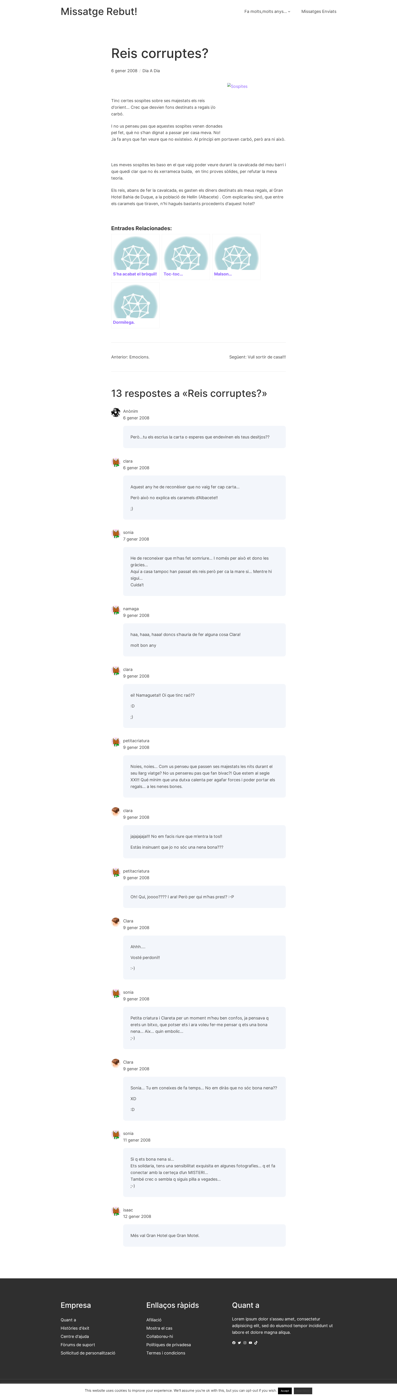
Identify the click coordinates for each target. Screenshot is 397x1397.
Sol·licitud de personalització (88, 1352)
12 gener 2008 (137, 1216)
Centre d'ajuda (75, 1336)
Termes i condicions (165, 1352)
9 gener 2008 (136, 615)
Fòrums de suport (78, 1344)
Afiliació (154, 1319)
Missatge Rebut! (99, 11)
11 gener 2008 (136, 1139)
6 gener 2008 (136, 417)
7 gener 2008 (136, 538)
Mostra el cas (159, 1328)
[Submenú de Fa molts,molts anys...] (289, 11)
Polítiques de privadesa (168, 1344)
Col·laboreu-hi (159, 1336)
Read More (303, 1390)
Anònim (130, 411)
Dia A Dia (151, 70)
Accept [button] (285, 1390)
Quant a (68, 1319)
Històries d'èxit (75, 1328)
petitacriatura (136, 740)
